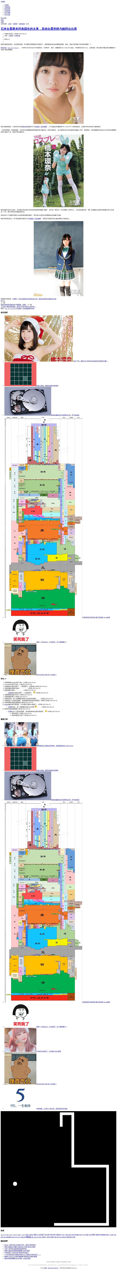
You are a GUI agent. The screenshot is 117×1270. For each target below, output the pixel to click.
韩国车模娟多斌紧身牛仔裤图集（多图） (14, 304)
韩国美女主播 (71, 1237)
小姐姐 (66, 1234)
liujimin (6, 704)
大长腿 (39, 1234)
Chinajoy (11, 1234)
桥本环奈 (4, 48)
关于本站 (69, 1261)
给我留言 (53, 1261)
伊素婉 (26, 1234)
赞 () (3, 301)
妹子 (43, 1235)
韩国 (61, 1237)
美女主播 (36, 1237)
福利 (4, 1237)
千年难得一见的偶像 (40, 126)
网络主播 (23, 1237)
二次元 (23, 1234)
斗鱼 (83, 1234)
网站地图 (63, 1261)
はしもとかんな (13, 48)
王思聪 (111, 1234)
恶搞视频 (76, 1234)
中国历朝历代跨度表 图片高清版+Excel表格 (96, 617)
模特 (93, 1235)
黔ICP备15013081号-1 (53, 1268)
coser (14, 1234)
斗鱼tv (87, 1235)
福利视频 (8, 1237)
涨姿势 (98, 1234)
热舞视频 (102, 1234)
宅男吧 (3, 1)
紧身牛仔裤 (14, 1237)
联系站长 (58, 1261)
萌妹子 (44, 1237)
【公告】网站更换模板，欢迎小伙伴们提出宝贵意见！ (18, 306)
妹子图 (47, 1234)
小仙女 (63, 1234)
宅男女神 (52, 1234)
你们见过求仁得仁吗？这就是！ (46, 675)
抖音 (80, 1234)
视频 (52, 1237)
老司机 (40, 1237)
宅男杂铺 (7, 11)
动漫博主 (31, 1234)
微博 (73, 1234)
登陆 (2, 20)
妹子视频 (7, 13)
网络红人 (29, 1237)
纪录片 (19, 1237)
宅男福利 (58, 1234)
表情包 (49, 1237)
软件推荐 (7, 9)
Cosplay (18, 1234)
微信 (70, 1234)
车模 (55, 1237)
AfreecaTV (3, 1234)
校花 (90, 1234)
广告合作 (48, 1261)
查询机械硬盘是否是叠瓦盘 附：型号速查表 (65, 415)
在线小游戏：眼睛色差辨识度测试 (47, 385)
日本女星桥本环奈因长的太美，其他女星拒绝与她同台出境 (39, 28)
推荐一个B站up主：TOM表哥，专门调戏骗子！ (51, 642)
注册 (2, 22)
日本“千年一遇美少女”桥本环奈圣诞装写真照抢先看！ (90, 361)
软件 (58, 1237)
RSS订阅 (3, 18)
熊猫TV (108, 1234)
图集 (35, 1234)
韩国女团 (64, 1237)
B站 (7, 1234)
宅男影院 (7, 7)
